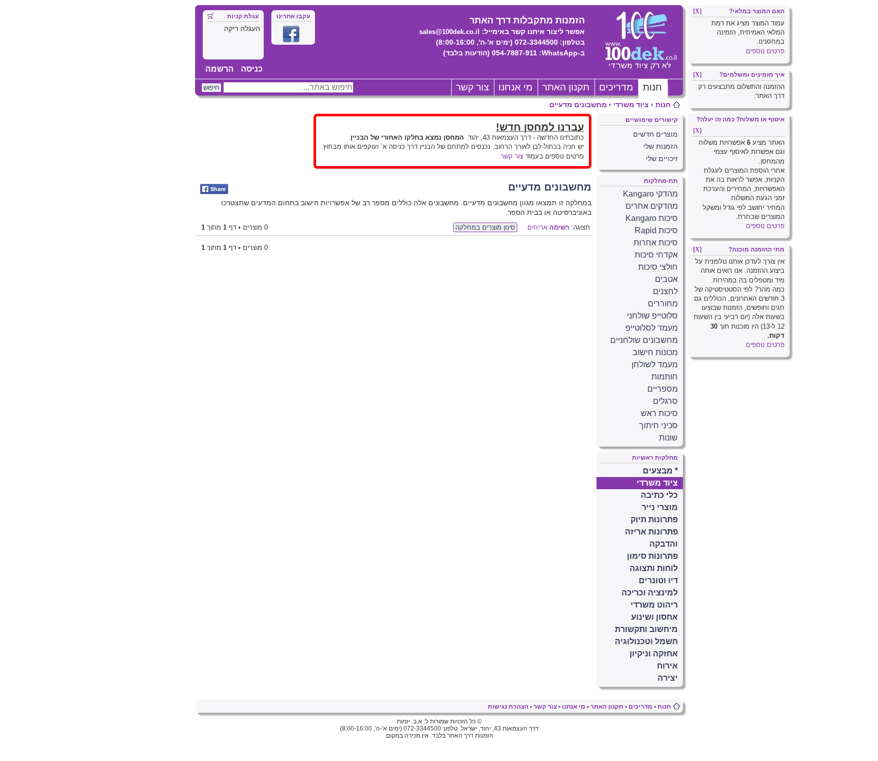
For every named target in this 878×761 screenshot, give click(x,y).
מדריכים (616, 87)
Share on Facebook (214, 189)
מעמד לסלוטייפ (651, 328)
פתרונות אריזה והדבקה (651, 537)
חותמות (664, 376)
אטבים (666, 279)
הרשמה (219, 69)
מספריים (662, 389)
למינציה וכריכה (649, 592)
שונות (668, 437)
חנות (652, 87)
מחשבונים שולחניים (644, 340)
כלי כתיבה (659, 495)
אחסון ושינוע (654, 617)
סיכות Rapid (656, 230)
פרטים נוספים (765, 51)
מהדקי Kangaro (650, 193)
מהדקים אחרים (651, 206)
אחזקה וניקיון (654, 653)
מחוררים (663, 303)
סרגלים (665, 401)
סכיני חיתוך (658, 425)
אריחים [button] (537, 227)
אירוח (667, 665)
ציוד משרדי (631, 105)
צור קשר (472, 87)
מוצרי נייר (660, 507)
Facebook (291, 34)
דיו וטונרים (658, 580)
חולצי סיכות (658, 267)
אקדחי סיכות (656, 254)
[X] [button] (697, 11)
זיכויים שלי (662, 158)
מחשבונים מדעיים (578, 105)
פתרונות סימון (652, 556)
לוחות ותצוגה (654, 568)
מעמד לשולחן (655, 364)
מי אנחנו (515, 87)
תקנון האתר (565, 87)
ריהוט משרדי (654, 604)
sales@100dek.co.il (449, 32)
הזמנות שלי (660, 146)
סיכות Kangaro (651, 218)
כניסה (252, 69)
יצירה (667, 678)
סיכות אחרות (656, 242)
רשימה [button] (559, 227)
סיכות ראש (659, 413)
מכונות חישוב (655, 352)
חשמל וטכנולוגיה (646, 641)
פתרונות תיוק (654, 519)
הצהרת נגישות (508, 706)
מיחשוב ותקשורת (646, 629)
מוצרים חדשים (655, 134)
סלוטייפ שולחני (652, 315)
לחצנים (665, 291)
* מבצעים (660, 470)
